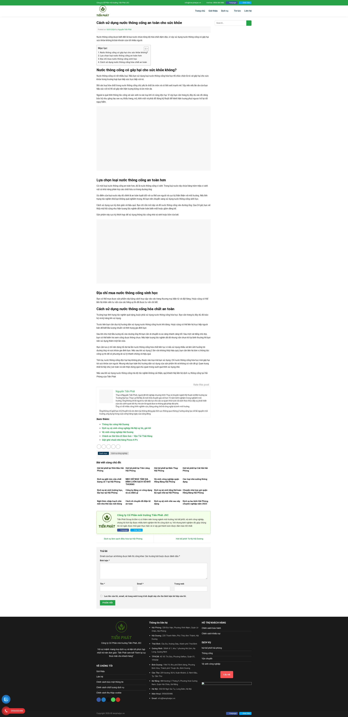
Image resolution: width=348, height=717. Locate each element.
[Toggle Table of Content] (145, 48)
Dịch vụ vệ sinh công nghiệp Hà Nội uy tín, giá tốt (126, 428)
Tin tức (237, 11)
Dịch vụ (224, 11)
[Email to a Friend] (108, 446)
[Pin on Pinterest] (113, 446)
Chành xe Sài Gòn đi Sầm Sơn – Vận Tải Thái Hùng (127, 436)
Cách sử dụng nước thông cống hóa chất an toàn (123, 62)
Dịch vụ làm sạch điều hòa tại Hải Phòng (122, 539)
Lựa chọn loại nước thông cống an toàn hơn (121, 55)
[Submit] (248, 23)
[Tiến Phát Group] (114, 10)
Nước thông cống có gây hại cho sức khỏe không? (124, 52)
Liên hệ (247, 11)
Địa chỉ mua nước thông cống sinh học (118, 59)
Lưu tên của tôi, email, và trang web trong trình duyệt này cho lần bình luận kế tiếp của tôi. (145, 596)
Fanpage (232, 3)
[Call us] (113, 699)
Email (140, 584)
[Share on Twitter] (104, 446)
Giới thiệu (213, 11)
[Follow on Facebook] (99, 699)
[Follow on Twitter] (103, 699)
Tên (102, 584)
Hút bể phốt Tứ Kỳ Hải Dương (190, 539)
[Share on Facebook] (99, 446)
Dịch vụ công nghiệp (119, 453)
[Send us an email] (108, 699)
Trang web (179, 584)
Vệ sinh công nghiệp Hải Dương (117, 432)
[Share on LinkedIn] (118, 446)
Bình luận (105, 560)
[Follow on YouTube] (118, 699)
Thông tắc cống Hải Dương (115, 424)
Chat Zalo (246, 3)
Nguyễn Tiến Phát (124, 29)
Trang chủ (200, 11)
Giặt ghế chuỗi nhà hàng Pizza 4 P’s (120, 440)
